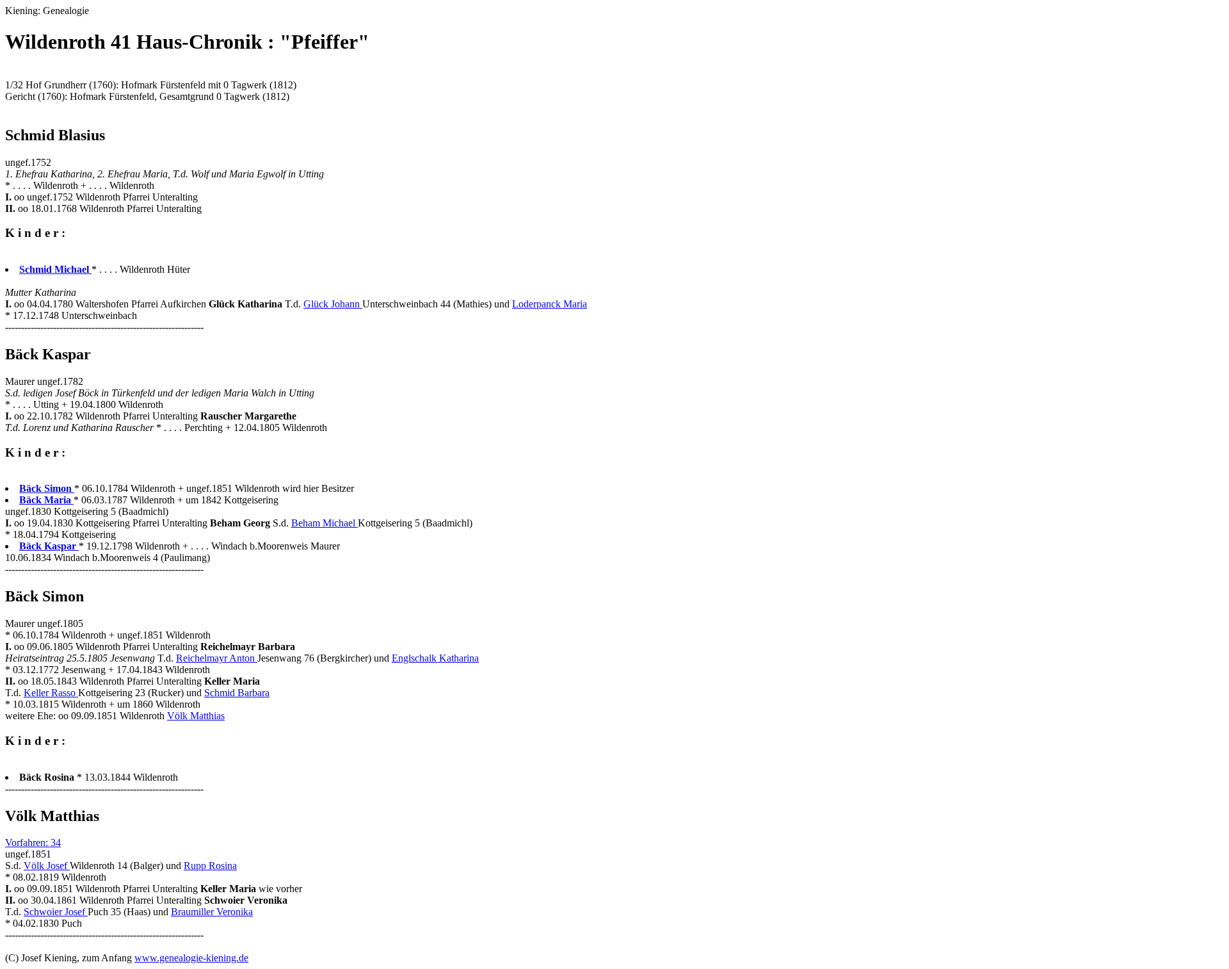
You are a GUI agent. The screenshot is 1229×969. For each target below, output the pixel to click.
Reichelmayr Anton (216, 658)
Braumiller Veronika (212, 911)
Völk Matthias (196, 715)
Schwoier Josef (56, 911)
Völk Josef (47, 865)
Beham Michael (324, 522)
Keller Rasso (51, 692)
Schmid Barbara (236, 692)
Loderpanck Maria (549, 303)
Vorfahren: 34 (33, 842)
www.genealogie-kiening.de (191, 957)
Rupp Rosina (210, 865)
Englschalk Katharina (435, 658)
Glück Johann (332, 303)
